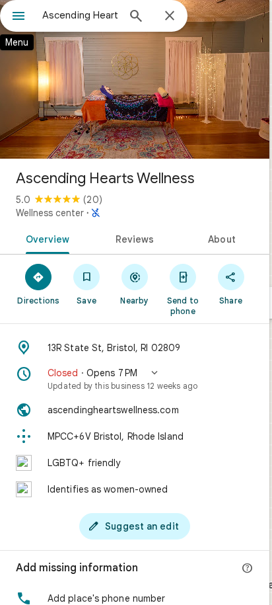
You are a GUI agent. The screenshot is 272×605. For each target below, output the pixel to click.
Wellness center (50, 213)
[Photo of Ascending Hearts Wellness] (134, 79)
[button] (134, 379)
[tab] (45, 238)
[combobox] (80, 15)
